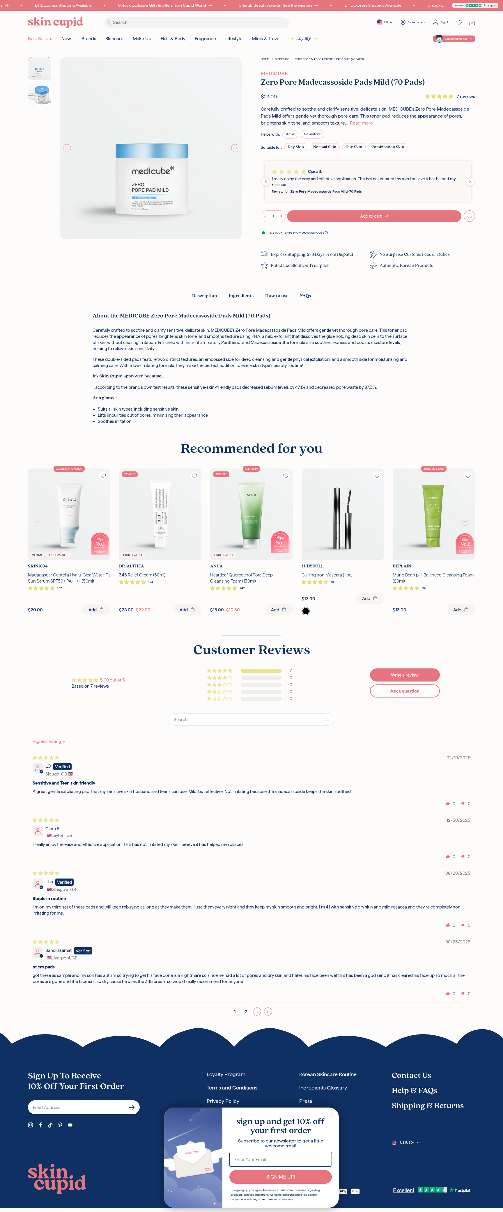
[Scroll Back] (38, 522)
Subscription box (456, 38)
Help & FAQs (414, 1091)
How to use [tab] (276, 296)
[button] (439, 96)
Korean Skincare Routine (328, 1074)
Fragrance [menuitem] (205, 38)
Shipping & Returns (428, 1106)
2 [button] (246, 1011)
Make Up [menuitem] (142, 38)
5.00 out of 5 (112, 679)
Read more (361, 122)
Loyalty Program (226, 1074)
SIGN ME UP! (280, 1176)
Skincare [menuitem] (114, 38)
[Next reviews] (470, 181)
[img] (46, 757)
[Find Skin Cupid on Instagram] (30, 1125)
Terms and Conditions (232, 1087)
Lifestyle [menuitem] (233, 38)
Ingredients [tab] (241, 296)
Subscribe (132, 1107)
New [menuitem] (66, 38)
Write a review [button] (405, 674)
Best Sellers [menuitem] (40, 38)
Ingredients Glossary (323, 1087)
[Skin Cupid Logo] (55, 22)
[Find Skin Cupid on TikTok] (50, 1125)
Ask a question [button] (404, 690)
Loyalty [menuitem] (303, 38)
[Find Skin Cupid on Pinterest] (60, 1125)
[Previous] (67, 148)
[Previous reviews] (266, 181)
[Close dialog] (331, 1115)
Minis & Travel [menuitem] (266, 38)
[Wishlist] (459, 22)
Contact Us (411, 1076)
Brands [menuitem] (89, 38)
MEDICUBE (282, 59)
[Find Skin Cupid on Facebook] (40, 1125)
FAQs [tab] (305, 296)
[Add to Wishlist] (469, 216)
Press (305, 1101)
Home (265, 59)
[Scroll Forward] (465, 522)
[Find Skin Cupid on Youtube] (70, 1125)
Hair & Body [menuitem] (173, 38)
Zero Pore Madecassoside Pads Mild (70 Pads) (329, 59)
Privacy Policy (223, 1101)
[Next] (235, 148)
